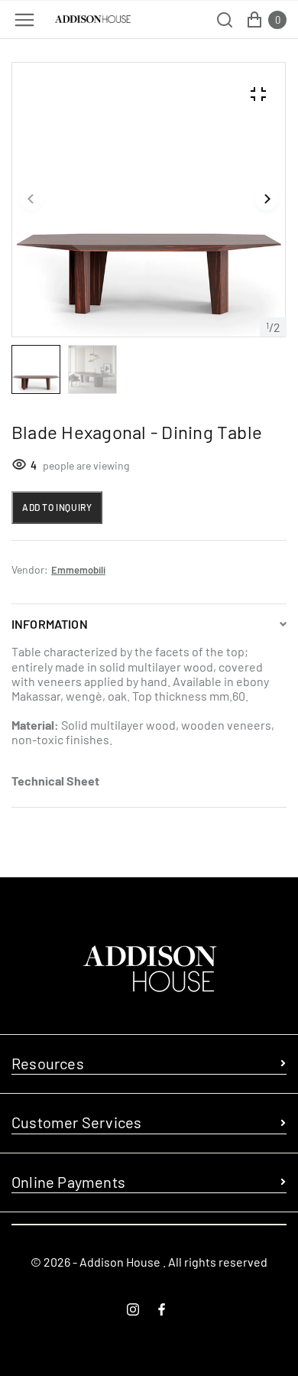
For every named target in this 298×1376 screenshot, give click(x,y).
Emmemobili (78, 570)
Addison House (119, 1261)
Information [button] (49, 623)
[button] (31, 199)
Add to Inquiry (57, 507)
